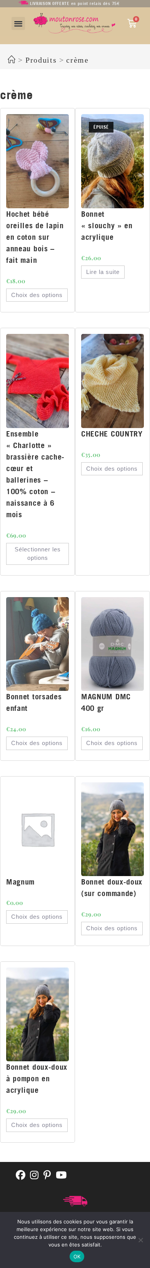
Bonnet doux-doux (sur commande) (111, 887)
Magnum (20, 881)
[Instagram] (34, 1175)
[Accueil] (12, 60)
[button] (18, 23)
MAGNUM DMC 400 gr (106, 702)
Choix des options (37, 295)
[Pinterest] (47, 1175)
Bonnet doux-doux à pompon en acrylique (36, 1078)
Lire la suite (103, 272)
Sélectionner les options (38, 553)
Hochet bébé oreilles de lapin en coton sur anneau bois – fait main (35, 237)
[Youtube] (61, 1175)
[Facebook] (21, 1175)
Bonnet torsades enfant (34, 702)
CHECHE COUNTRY (112, 433)
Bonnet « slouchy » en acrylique (107, 225)
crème (77, 60)
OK (77, 1256)
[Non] (140, 1240)
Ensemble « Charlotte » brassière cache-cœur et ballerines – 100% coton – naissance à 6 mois (35, 474)
